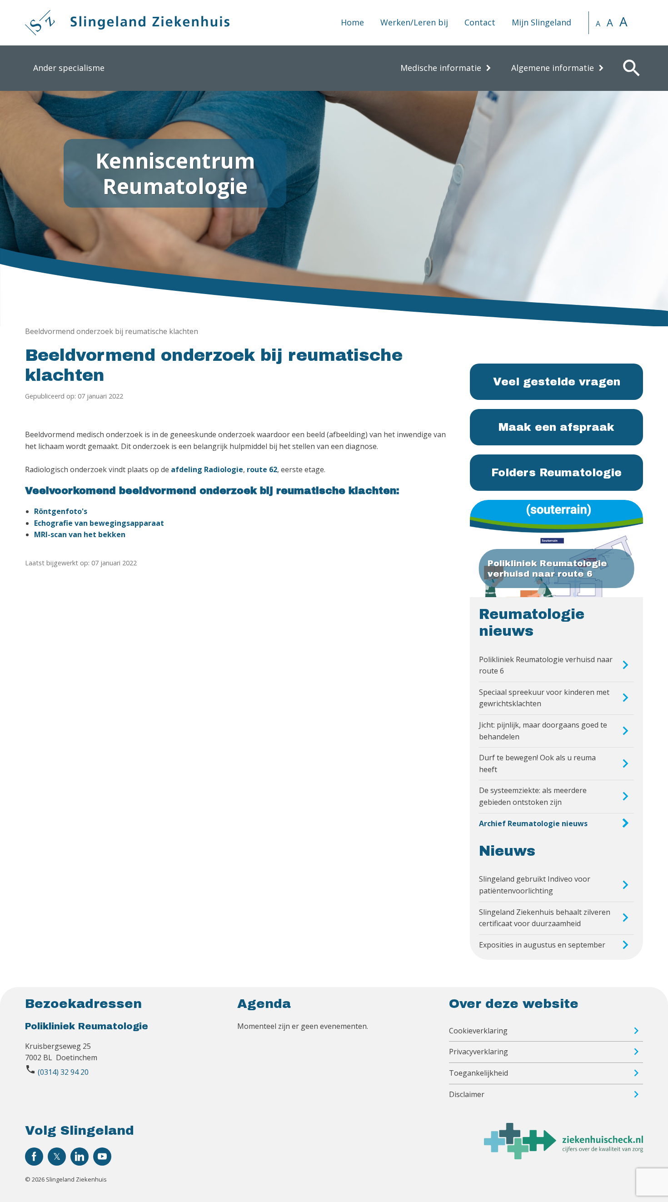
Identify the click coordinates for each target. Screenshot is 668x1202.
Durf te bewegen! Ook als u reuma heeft (537, 763)
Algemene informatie (552, 67)
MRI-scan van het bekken (79, 534)
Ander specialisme (69, 67)
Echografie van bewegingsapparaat (99, 523)
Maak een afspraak (556, 427)
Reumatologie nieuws (531, 623)
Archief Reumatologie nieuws (533, 823)
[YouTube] (102, 1156)
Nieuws (507, 851)
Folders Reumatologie (556, 473)
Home (352, 22)
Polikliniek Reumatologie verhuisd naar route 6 (546, 665)
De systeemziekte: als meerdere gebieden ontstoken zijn (533, 796)
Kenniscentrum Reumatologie (175, 173)
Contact (479, 22)
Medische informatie (440, 67)
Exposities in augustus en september (542, 945)
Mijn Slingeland (541, 22)
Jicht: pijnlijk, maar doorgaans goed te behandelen (543, 731)
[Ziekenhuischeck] (563, 1157)
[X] (57, 1156)
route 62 (262, 469)
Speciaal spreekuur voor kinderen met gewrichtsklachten (544, 698)
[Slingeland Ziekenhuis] (127, 22)
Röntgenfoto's (60, 511)
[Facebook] (34, 1156)
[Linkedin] (79, 1156)
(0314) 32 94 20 (63, 1072)
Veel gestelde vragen (556, 382)
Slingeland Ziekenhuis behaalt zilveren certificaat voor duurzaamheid (544, 918)
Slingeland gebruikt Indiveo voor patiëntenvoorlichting (534, 885)
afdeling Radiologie (207, 469)
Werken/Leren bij (414, 22)
